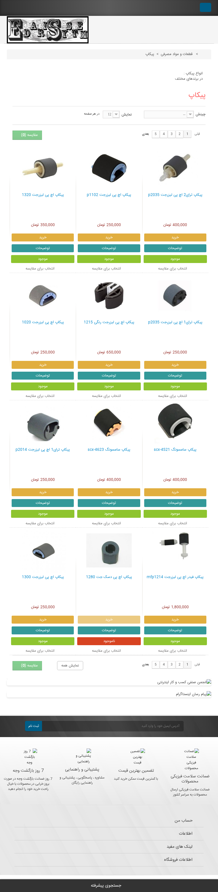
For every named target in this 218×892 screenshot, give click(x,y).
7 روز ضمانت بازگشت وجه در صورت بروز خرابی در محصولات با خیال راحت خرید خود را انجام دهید (28, 784)
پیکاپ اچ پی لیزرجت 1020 (43, 322)
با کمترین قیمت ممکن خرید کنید (136, 779)
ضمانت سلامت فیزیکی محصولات (190, 779)
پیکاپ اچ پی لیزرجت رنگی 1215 (109, 322)
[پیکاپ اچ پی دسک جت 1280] (109, 550)
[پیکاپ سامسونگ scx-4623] (109, 423)
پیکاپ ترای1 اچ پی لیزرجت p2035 (175, 322)
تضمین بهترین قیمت (136, 770)
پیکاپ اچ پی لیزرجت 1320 (43, 195)
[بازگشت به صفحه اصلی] (205, 54)
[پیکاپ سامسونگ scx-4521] (175, 423)
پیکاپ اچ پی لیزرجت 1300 (43, 577)
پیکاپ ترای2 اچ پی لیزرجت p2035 (175, 195)
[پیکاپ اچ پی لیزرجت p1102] (109, 168)
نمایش (126, 115)
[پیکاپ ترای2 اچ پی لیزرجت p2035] (175, 168)
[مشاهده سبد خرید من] (205, 7)
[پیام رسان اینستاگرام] (109, 694)
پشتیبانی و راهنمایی (82, 769)
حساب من (183, 820)
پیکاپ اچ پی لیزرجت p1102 (109, 195)
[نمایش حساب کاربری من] (190, 8)
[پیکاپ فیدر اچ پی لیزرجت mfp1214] (175, 550)
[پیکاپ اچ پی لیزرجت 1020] (42, 295)
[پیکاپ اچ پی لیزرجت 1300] (42, 550)
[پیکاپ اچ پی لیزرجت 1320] (42, 168)
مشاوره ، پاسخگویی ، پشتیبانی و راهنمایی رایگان (82, 780)
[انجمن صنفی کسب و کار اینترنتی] (109, 682)
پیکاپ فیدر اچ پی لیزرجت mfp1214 (175, 577)
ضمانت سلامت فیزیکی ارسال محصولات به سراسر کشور (190, 792)
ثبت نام (33, 726)
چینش (201, 114)
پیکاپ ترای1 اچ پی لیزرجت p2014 (43, 450)
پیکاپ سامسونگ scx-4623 (109, 450)
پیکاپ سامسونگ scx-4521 (175, 450)
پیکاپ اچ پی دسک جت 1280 (109, 577)
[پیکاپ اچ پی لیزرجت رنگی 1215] (109, 295)
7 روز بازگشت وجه (28, 770)
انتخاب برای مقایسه (172, 269)
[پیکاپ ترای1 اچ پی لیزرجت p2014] (42, 423)
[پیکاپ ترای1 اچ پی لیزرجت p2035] (175, 295)
